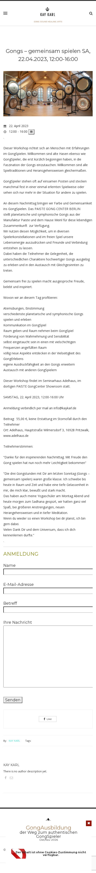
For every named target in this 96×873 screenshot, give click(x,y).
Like (49, 719)
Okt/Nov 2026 (48, 839)
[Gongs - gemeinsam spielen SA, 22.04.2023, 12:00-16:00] (48, 96)
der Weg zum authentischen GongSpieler (48, 834)
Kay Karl (14, 740)
